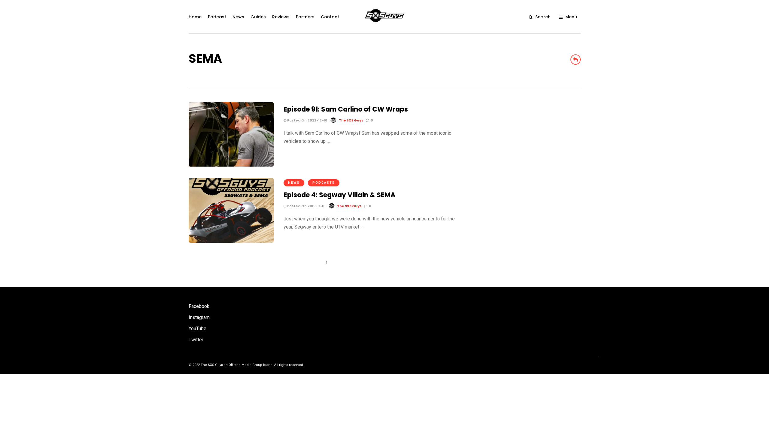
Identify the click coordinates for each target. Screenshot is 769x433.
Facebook (199, 306)
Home (195, 17)
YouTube (197, 328)
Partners (305, 17)
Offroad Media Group (245, 365)
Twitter (196, 339)
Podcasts (323, 183)
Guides (258, 17)
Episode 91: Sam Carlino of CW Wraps (346, 109)
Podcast (217, 17)
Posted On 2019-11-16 (305, 206)
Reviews (281, 17)
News (238, 17)
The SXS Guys (351, 120)
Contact (330, 17)
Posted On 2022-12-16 (306, 120)
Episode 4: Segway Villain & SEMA (339, 195)
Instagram (199, 317)
